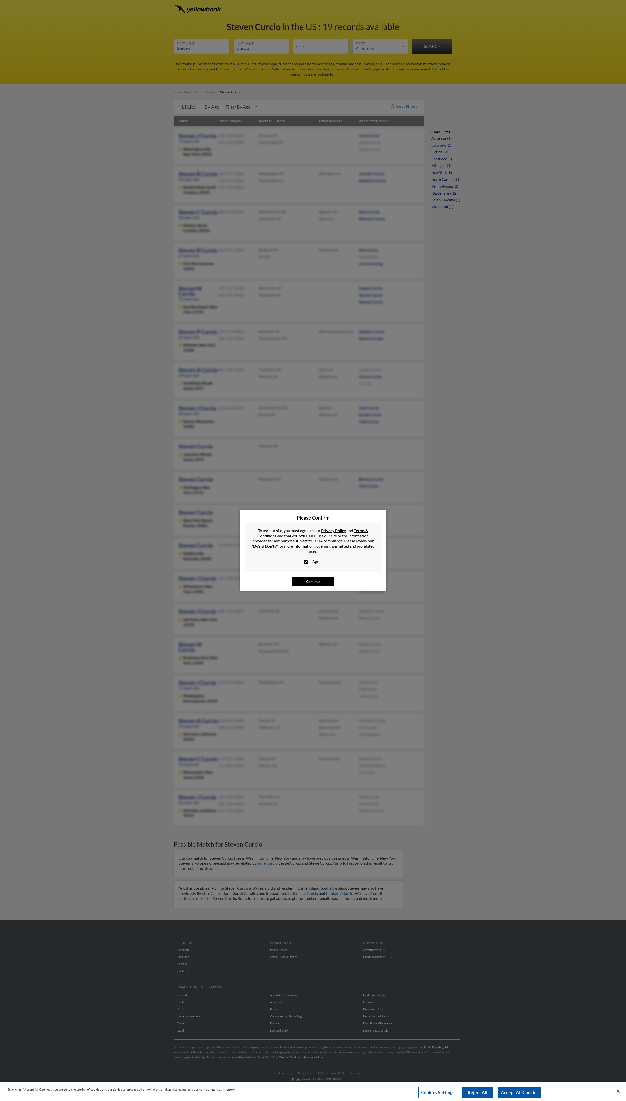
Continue (313, 581)
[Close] (618, 1091)
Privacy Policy (333, 530)
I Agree (316, 561)
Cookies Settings (438, 1092)
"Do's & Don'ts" (264, 546)
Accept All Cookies (520, 1092)
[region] (313, 1091)
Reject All (478, 1092)
